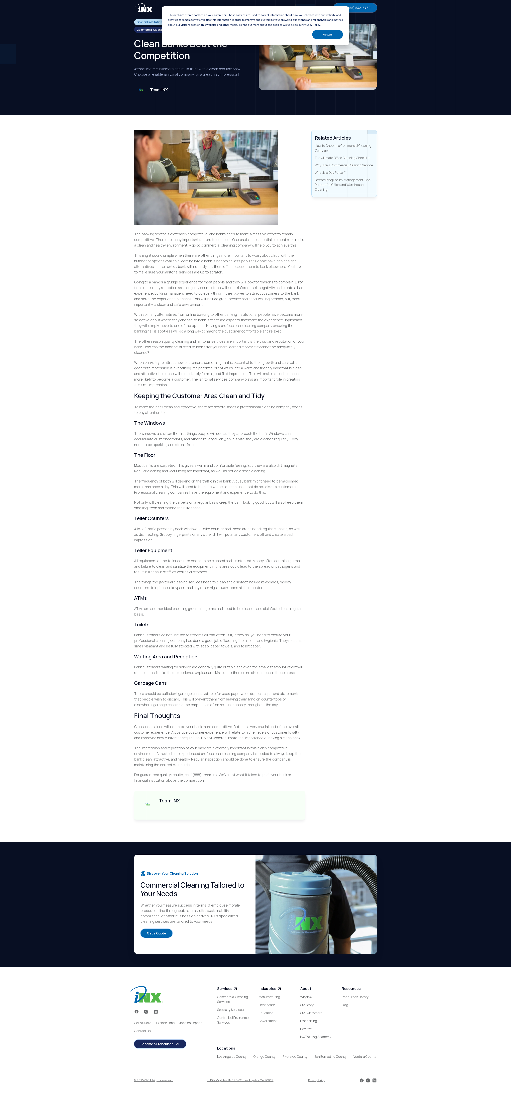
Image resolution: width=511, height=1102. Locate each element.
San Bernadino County (330, 1056)
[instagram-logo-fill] (146, 1011)
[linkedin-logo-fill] (155, 1011)
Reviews (306, 1029)
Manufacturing (269, 997)
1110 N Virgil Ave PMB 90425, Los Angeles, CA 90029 (240, 1080)
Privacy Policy (316, 1080)
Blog (345, 1005)
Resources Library (355, 997)
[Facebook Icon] (136, 1011)
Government (268, 1021)
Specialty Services (230, 1009)
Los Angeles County (232, 1056)
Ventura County (365, 1056)
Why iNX (306, 997)
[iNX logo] (145, 994)
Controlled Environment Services (234, 1020)
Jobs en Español (191, 1023)
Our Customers (311, 1013)
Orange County (264, 1056)
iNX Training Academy (315, 1037)
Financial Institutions (150, 22)
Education (266, 1013)
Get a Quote (142, 1023)
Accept (327, 34)
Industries (267, 988)
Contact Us (142, 1031)
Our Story (307, 1005)
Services (224, 988)
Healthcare (267, 1005)
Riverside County (294, 1056)
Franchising (308, 1021)
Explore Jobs (165, 1023)
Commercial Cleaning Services (232, 999)
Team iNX (159, 89)
